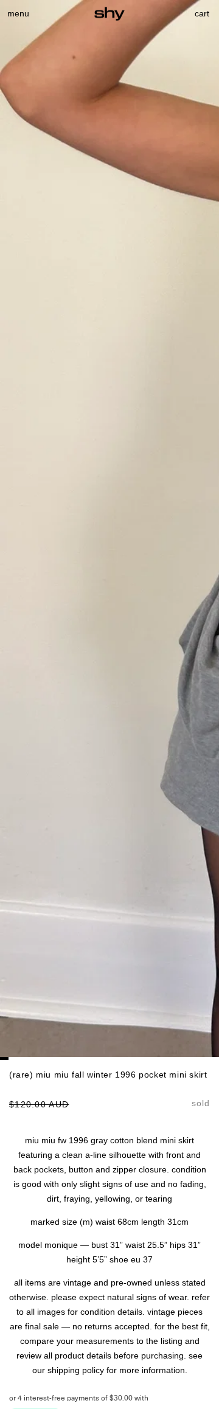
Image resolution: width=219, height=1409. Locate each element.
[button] (18, 13)
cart (202, 13)
